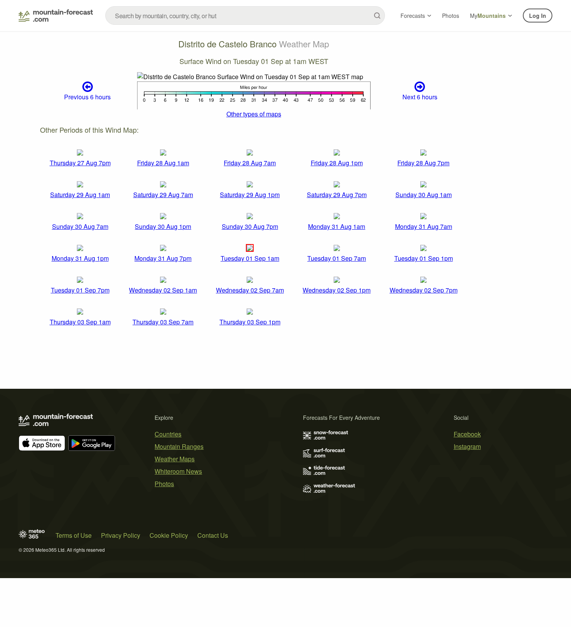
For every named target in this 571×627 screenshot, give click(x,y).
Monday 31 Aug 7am (423, 226)
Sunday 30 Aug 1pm (163, 226)
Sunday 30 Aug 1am (423, 194)
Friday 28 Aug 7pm (423, 162)
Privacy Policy (120, 535)
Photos (450, 15)
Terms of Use (74, 535)
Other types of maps (253, 113)
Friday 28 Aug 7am (250, 162)
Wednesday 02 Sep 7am (250, 290)
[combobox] (245, 15)
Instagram (467, 446)
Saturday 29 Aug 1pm (250, 194)
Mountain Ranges (179, 446)
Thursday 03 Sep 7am (162, 321)
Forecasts (412, 15)
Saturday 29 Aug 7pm (337, 194)
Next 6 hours (419, 96)
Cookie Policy (169, 535)
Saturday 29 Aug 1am (80, 194)
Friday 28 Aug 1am (163, 162)
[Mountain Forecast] (56, 15)
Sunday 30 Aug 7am (80, 226)
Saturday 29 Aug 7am (163, 194)
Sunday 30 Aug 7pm (250, 226)
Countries (168, 434)
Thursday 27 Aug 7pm (80, 162)
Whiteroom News (178, 471)
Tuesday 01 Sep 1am (250, 258)
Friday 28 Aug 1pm (337, 162)
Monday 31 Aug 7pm (162, 258)
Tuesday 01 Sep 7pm (80, 290)
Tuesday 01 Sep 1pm (423, 258)
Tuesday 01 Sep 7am (336, 258)
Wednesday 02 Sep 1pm (337, 290)
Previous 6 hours (87, 96)
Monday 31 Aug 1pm (80, 258)
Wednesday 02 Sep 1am (163, 290)
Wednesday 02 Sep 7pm (424, 290)
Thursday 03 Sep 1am (80, 321)
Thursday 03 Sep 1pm (249, 321)
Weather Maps (175, 458)
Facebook (467, 434)
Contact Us (212, 535)
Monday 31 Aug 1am (336, 226)
